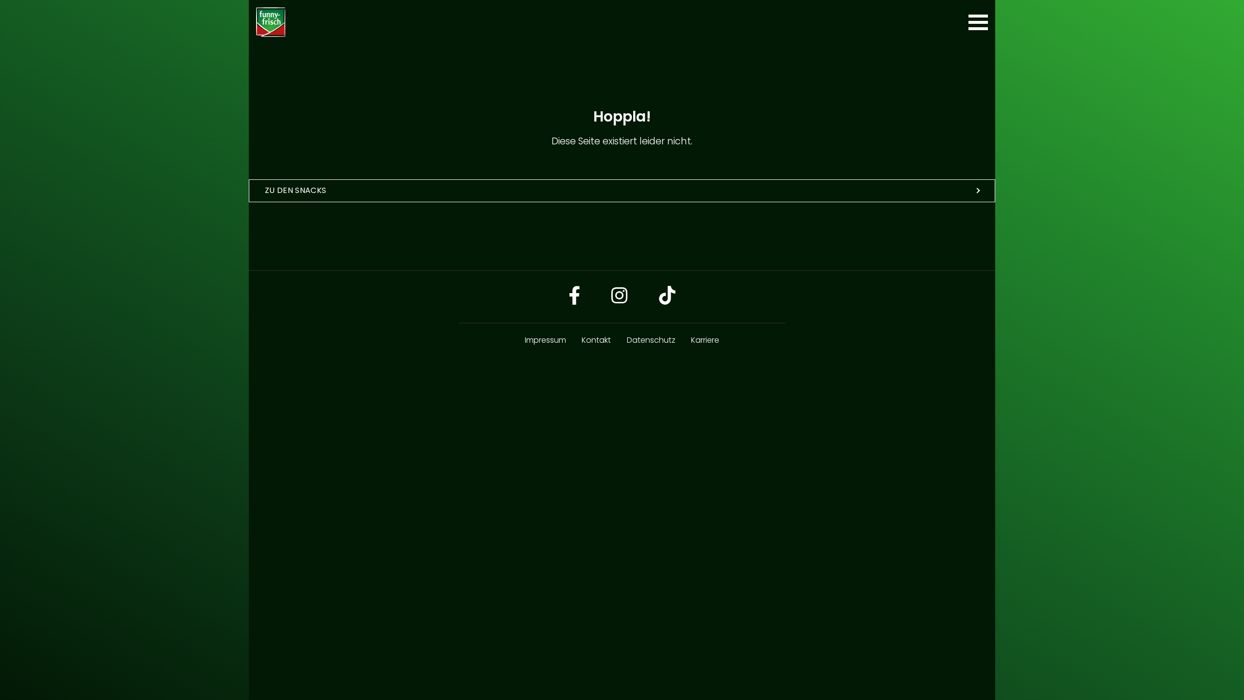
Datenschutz (651, 340)
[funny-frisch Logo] (270, 22)
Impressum (545, 340)
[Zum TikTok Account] (667, 296)
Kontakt (596, 340)
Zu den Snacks (295, 190)
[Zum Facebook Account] (574, 296)
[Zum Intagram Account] (619, 296)
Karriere (705, 340)
